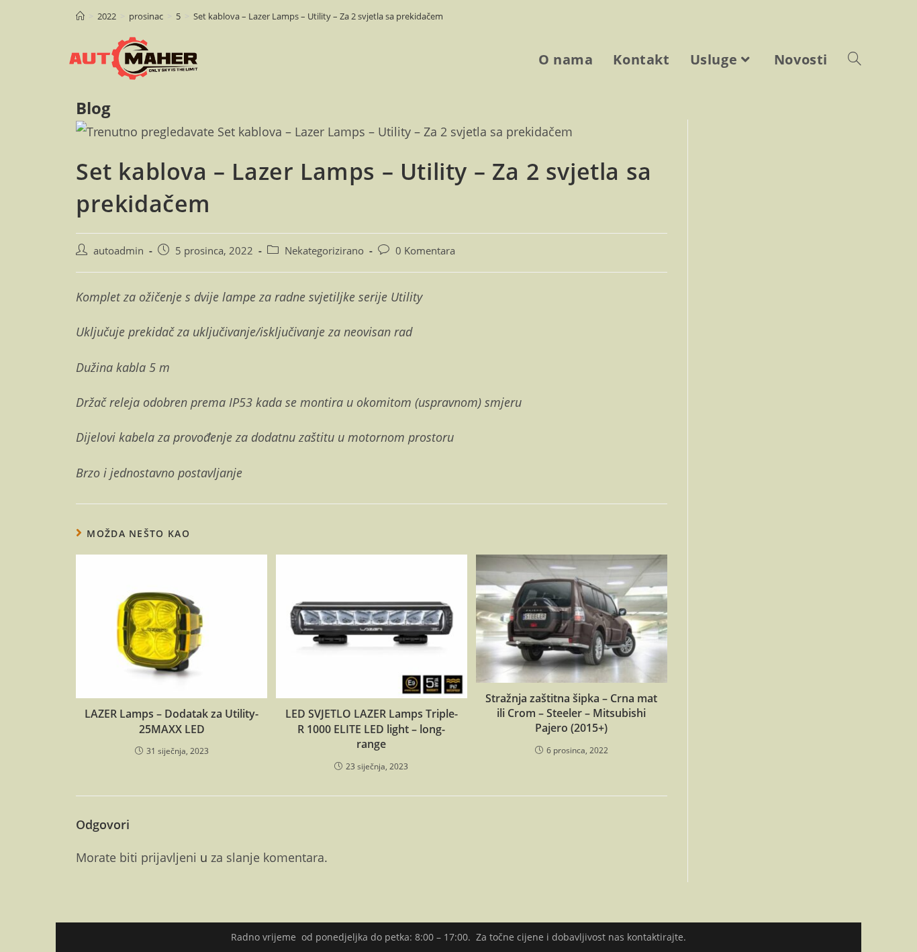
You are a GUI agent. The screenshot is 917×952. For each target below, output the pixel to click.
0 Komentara (425, 250)
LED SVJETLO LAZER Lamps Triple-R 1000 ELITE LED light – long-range (371, 728)
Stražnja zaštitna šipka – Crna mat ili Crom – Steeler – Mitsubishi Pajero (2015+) (571, 713)
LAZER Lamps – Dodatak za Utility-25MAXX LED (171, 721)
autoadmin (118, 250)
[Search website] (854, 60)
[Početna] (80, 16)
